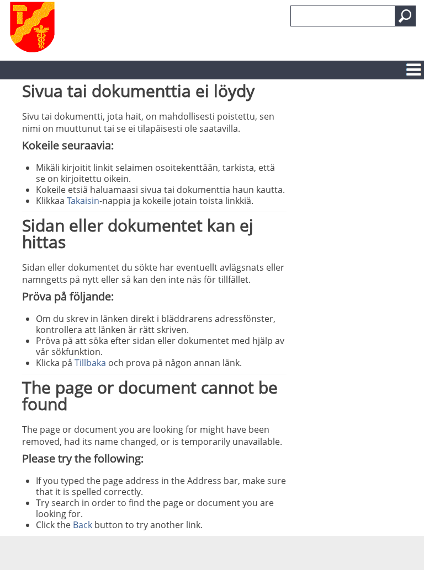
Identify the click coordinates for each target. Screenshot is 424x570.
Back (82, 525)
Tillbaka (90, 363)
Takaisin (83, 201)
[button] (405, 16)
